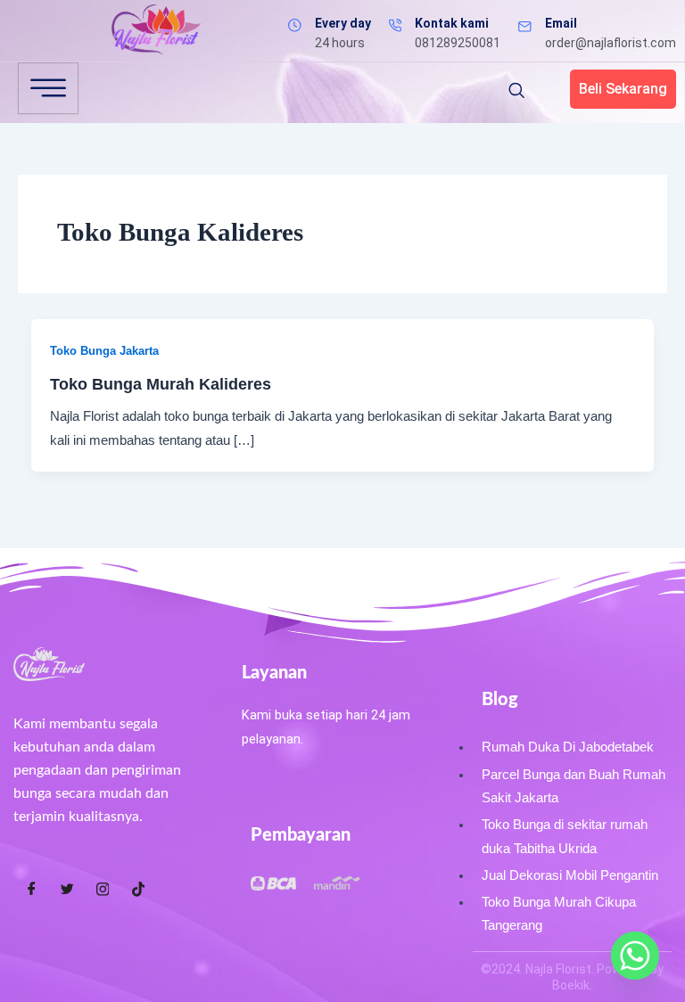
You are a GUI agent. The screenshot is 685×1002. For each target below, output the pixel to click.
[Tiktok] (138, 888)
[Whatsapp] (635, 956)
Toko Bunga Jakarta (104, 350)
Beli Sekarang (623, 88)
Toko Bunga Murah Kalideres (160, 383)
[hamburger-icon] (48, 88)
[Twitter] (67, 888)
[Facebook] (31, 888)
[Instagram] (102, 888)
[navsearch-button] (516, 92)
